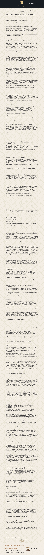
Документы (7, 546)
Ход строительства (20, 545)
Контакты (12, 546)
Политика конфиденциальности (11, 548)
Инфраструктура (13, 545)
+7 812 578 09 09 (34, 3)
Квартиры (7, 545)
